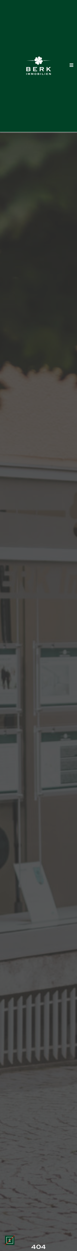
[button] (10, 1240)
